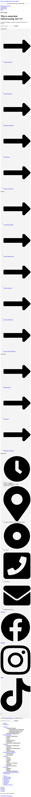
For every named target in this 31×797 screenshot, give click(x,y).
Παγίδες (8, 769)
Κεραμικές (9, 764)
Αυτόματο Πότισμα (11, 728)
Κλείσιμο (3, 788)
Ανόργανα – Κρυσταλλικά (12, 745)
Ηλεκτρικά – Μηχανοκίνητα (13, 743)
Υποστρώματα (10, 753)
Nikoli (7, 761)
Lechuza (8, 760)
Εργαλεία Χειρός (10, 740)
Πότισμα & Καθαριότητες (12, 733)
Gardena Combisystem (12, 736)
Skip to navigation (5, 1)
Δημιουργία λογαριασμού (6, 795)
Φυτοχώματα (9, 755)
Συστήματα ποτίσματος (12, 771)
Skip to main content (14, 1)
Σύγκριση (5, 783)
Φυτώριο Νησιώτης (8, 718)
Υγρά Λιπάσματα (10, 751)
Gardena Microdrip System (16, 730)
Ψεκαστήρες (9, 741)
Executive (8, 759)
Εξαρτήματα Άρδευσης (15, 732)
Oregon (8, 737)
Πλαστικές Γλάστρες (11, 765)
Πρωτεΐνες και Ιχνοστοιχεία (13, 748)
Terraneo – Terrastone (11, 763)
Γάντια (8, 739)
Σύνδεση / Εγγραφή (7, 784)
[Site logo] (6, 6)
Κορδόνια (8, 768)
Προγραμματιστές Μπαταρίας (16, 729)
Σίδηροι (8, 749)
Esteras (8, 757)
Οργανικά (8, 746)
